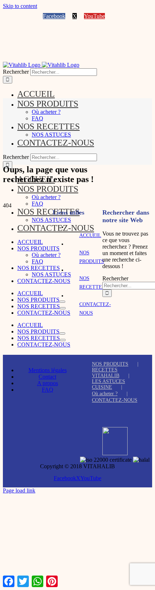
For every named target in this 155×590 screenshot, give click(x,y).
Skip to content (20, 6)
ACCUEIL (90, 235)
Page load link (19, 490)
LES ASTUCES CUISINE (108, 384)
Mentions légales (47, 370)
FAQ (47, 390)
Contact (47, 377)
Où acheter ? (105, 393)
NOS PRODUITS (110, 364)
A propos (47, 383)
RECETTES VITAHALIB (105, 372)
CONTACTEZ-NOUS (114, 400)
